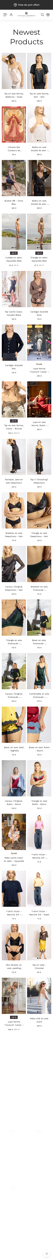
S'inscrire (26, 651)
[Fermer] (47, 596)
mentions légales (26, 662)
